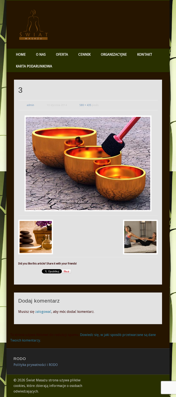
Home (21, 54)
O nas (41, 54)
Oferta (62, 54)
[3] (88, 163)
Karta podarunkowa (34, 66)
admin (30, 105)
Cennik (84, 54)
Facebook (164, 16)
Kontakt (144, 54)
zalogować (43, 312)
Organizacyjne (114, 54)
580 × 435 (85, 105)
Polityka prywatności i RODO (36, 365)
